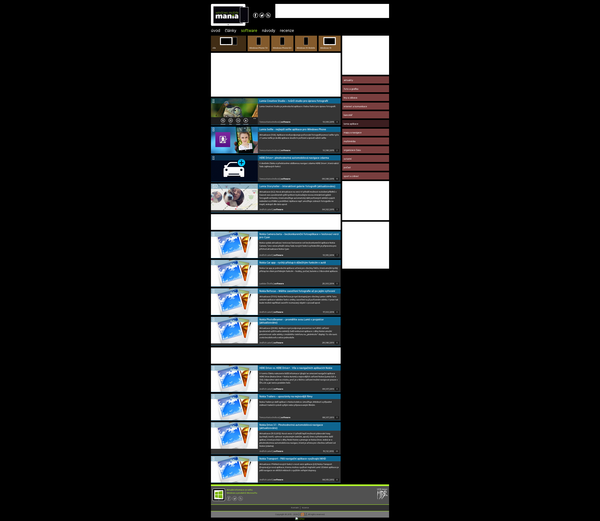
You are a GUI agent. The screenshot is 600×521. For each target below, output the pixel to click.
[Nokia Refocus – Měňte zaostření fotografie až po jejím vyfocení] (234, 301)
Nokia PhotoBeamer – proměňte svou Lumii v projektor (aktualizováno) (291, 321)
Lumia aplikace (351, 124)
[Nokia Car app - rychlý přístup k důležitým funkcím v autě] (234, 273)
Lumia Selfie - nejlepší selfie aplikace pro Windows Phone (292, 129)
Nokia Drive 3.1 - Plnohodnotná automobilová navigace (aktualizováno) (291, 426)
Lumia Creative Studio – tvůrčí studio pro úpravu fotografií (293, 101)
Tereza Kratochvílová (269, 122)
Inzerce (305, 507)
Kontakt (295, 507)
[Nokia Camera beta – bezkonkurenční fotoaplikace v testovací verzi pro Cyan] (234, 244)
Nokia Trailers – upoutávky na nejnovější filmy (285, 397)
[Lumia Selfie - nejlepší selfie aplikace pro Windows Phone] (234, 140)
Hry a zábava (350, 98)
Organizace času (352, 150)
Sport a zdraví (351, 176)
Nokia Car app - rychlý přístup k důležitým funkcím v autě (292, 263)
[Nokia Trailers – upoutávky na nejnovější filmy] (234, 407)
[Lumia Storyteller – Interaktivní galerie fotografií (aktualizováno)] (234, 197)
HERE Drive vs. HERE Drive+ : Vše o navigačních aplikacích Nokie (295, 368)
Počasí (347, 168)
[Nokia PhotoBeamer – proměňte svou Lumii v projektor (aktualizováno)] (234, 330)
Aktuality (348, 80)
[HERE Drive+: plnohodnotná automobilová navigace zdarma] (234, 168)
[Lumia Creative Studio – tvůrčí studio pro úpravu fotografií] (234, 111)
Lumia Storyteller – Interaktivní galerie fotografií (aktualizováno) (297, 186)
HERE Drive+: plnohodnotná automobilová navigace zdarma (294, 158)
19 (337, 179)
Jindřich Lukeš (265, 209)
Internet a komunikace (355, 107)
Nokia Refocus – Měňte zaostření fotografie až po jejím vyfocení (297, 291)
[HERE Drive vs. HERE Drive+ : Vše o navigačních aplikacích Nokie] (234, 378)
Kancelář (348, 115)
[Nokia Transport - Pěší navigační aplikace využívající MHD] (234, 469)
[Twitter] (262, 16)
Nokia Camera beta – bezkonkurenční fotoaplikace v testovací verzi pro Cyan (299, 236)
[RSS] (268, 16)
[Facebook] (256, 16)
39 (337, 451)
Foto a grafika (351, 89)
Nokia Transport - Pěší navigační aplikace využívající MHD (292, 459)
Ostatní (347, 159)
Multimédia (349, 141)
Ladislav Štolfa (266, 284)
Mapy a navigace (353, 133)
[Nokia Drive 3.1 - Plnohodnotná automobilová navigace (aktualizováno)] (234, 435)
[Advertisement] (352, 8)
